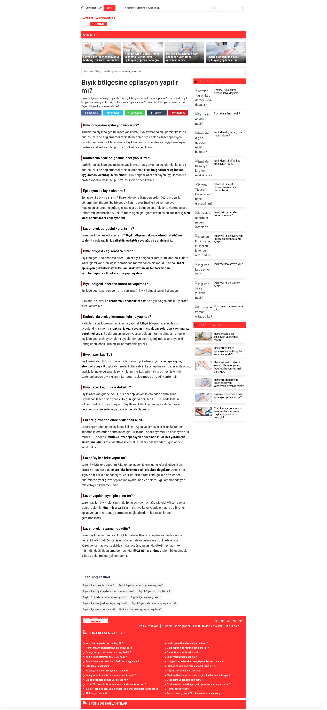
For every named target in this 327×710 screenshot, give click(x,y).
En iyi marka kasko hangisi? (182, 657)
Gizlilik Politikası (148, 626)
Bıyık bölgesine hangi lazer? (146, 597)
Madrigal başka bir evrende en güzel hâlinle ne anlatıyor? (198, 675)
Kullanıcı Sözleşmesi (176, 626)
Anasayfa (89, 34)
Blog (99, 71)
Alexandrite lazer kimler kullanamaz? (136, 7)
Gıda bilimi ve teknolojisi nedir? (184, 679)
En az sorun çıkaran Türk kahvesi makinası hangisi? (195, 693)
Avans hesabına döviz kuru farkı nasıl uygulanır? (112, 661)
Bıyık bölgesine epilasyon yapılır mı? (122, 71)
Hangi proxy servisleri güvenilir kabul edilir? (110, 647)
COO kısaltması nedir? (98, 666)
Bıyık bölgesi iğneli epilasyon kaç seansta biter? (108, 591)
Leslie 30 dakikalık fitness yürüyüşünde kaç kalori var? (116, 684)
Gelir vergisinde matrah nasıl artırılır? (188, 647)
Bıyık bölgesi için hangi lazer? (154, 591)
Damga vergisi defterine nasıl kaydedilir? (108, 652)
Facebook (92, 112)
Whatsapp (136, 112)
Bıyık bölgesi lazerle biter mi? (98, 585)
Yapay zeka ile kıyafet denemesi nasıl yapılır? (111, 675)
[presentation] (198, 8)
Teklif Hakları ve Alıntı (207, 626)
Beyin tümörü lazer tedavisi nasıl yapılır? (105, 597)
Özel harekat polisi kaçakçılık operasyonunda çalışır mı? (198, 684)
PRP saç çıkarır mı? (96, 693)
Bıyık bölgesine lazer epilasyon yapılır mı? (154, 603)
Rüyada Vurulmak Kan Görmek (183, 670)
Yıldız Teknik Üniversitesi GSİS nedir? (106, 657)
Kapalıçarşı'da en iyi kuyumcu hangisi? (107, 670)
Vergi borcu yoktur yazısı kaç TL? (104, 643)
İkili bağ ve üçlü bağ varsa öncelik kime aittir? (191, 666)
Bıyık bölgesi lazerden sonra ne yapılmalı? (141, 585)
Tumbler (157, 112)
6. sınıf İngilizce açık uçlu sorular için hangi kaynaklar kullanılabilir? (123, 688)
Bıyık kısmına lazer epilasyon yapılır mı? (140, 609)
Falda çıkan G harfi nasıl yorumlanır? (187, 643)
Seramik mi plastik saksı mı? (182, 652)
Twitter (115, 112)
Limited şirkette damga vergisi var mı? (107, 679)
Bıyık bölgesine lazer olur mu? (99, 609)
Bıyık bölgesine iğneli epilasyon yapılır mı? (105, 603)
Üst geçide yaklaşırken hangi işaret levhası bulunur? (196, 661)
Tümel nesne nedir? (178, 688)
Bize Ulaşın (231, 626)
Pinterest (179, 112)
